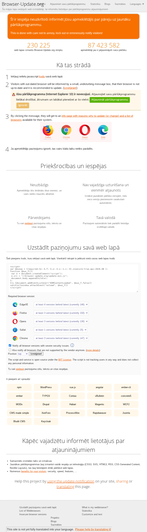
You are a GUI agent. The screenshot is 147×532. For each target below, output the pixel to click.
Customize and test (92, 514)
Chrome (24, 338)
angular (99, 387)
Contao (72, 396)
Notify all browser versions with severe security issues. (43, 345)
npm (19, 387)
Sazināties (120, 4)
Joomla (126, 413)
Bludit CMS (19, 421)
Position (12, 353)
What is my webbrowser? (95, 507)
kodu (42, 76)
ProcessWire (72, 413)
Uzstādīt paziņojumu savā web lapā (37, 507)
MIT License (64, 359)
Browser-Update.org (23, 4)
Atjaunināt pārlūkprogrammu (109, 99)
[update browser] (76, 141)
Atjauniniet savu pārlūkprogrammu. (68, 4)
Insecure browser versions (33, 514)
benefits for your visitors (33, 471)
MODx (19, 404)
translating (65, 486)
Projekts (41, 4)
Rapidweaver (99, 413)
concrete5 (126, 396)
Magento (99, 404)
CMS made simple (19, 413)
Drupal (46, 404)
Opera (23, 321)
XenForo (46, 413)
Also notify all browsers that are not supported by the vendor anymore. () (56, 350)
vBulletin (99, 396)
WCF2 (126, 404)
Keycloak (46, 421)
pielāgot (29, 223)
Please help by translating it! (93, 529)
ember (19, 396)
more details (93, 350)
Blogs (107, 4)
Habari (72, 404)
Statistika (95, 4)
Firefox (23, 313)
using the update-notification (70, 481)
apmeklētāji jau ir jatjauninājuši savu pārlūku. (104, 46)
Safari (23, 329)
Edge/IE (24, 304)
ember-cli (126, 387)
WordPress (46, 387)
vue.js (73, 387)
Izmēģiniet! (70, 88)
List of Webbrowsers (30, 510)
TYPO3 (46, 396)
